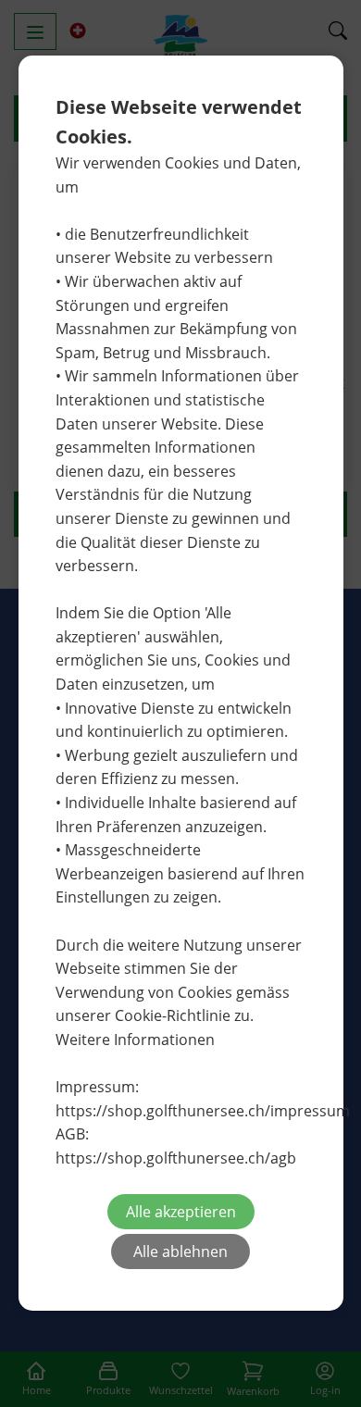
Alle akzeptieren (181, 1212)
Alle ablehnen (180, 1251)
